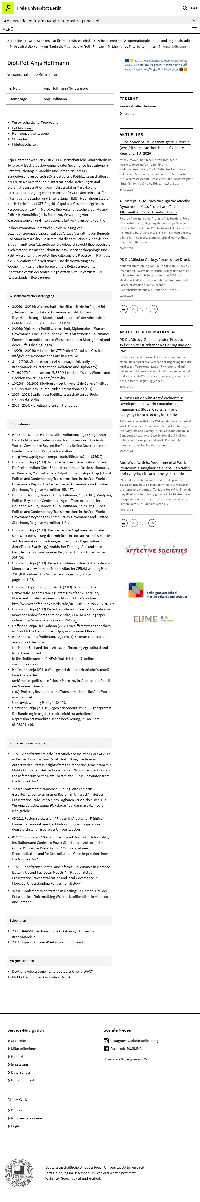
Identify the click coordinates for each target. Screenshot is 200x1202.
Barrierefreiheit (22, 1080)
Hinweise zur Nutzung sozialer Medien (128, 1059)
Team (101, 46)
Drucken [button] (17, 1110)
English (16, 1126)
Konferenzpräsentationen (31, 133)
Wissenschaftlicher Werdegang (35, 122)
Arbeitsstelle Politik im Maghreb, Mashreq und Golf (52, 46)
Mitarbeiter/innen (24, 1048)
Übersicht (131, 114)
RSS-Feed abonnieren (27, 1118)
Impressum (19, 1064)
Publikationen (22, 128)
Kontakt (17, 1056)
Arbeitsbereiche (109, 40)
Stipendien (20, 139)
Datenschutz (20, 1072)
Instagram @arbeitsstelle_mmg (134, 1040)
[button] (124, 309)
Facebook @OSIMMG (126, 1048)
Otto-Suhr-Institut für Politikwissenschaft (60, 40)
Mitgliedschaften (25, 144)
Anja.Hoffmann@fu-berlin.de (66, 88)
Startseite (14, 40)
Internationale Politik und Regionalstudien (160, 40)
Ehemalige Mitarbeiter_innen (134, 46)
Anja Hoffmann (55, 98)
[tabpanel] (59, 529)
